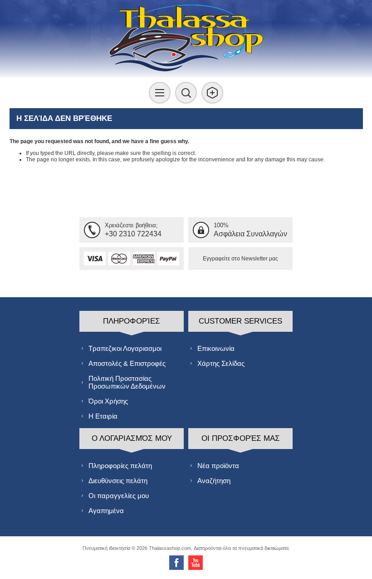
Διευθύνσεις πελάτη (117, 480)
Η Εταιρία (102, 416)
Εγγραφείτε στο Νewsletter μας (240, 258)
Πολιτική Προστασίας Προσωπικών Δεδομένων (127, 382)
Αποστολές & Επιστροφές (127, 363)
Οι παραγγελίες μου (118, 495)
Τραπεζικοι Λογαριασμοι (125, 348)
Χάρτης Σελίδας (221, 363)
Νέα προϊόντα (218, 465)
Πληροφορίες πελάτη (120, 465)
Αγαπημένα (106, 510)
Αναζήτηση (213, 480)
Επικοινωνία (216, 348)
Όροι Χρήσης (108, 401)
